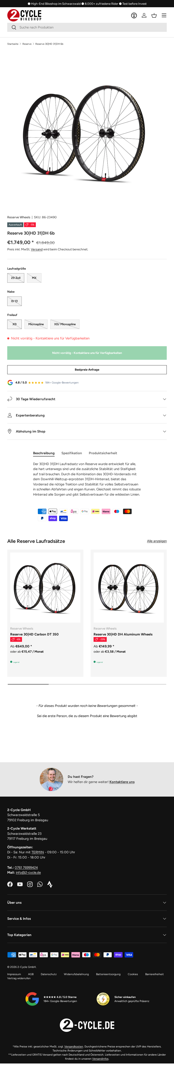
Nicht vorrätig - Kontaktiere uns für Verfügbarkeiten (87, 353)
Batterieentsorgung (108, 974)
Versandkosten (73, 1046)
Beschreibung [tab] (44, 453)
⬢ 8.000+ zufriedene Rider (99, 3)
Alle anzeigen (157, 541)
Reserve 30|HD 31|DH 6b (49, 44)
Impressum (14, 974)
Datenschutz (49, 974)
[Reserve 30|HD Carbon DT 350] (45, 588)
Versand (37, 249)
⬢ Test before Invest (133, 3)
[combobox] (87, 27)
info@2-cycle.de (28, 872)
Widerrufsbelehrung (76, 974)
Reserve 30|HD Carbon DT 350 (34, 634)
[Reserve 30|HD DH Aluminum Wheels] (129, 588)
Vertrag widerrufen (19, 978)
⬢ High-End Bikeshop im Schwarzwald (54, 3)
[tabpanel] (87, 479)
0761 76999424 (26, 868)
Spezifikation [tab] (71, 453)
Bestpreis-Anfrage (87, 369)
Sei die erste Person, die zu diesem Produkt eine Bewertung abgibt (87, 716)
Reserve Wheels (18, 217)
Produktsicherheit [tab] (103, 453)
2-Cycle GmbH (26, 967)
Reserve (26, 44)
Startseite (12, 44)
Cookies (133, 974)
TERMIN (37, 852)
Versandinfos (100, 1058)
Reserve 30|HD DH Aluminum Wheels (123, 634)
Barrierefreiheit (154, 974)
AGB (31, 974)
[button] (154, 15)
